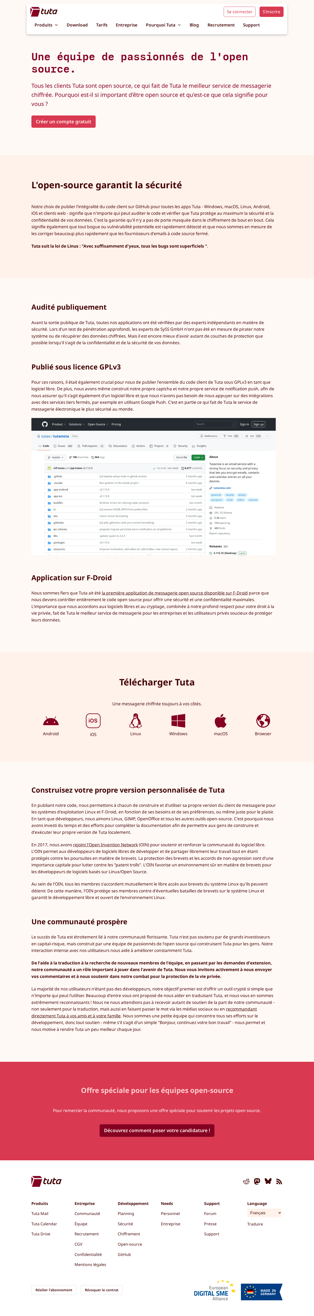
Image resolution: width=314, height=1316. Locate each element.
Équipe (81, 1224)
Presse (210, 1224)
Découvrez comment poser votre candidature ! (157, 1130)
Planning (126, 1213)
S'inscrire (271, 11)
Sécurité (125, 1224)
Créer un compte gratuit (63, 121)
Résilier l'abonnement (54, 1290)
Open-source (130, 1244)
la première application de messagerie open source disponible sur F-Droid (175, 593)
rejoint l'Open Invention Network (105, 845)
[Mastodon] (257, 1182)
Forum (210, 1213)
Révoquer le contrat (101, 1290)
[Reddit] (246, 1182)
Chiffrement (129, 1234)
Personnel (170, 1213)
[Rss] (279, 1182)
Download (77, 25)
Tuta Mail (39, 1213)
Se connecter (239, 11)
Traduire (255, 1224)
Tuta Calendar (44, 1224)
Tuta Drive (40, 1234)
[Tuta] (44, 12)
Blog (194, 25)
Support (251, 25)
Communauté (87, 1213)
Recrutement (221, 25)
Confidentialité (88, 1254)
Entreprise (126, 25)
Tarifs (101, 25)
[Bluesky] (268, 1182)
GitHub (124, 1254)
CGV (78, 1244)
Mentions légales (90, 1264)
